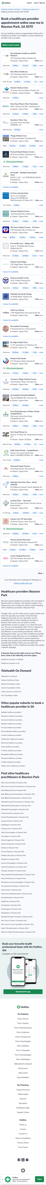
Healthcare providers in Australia (10, 9)
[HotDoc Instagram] (27, 1159)
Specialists (23, 1103)
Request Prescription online (10, 684)
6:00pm (35, 426)
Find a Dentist (23, 1023)
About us (23, 1125)
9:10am (25, 166)
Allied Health (23, 1094)
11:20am (15, 114)
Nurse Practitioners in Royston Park (13, 878)
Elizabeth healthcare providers (11, 724)
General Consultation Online (11, 688)
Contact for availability (10, 187)
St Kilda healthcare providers (11, 762)
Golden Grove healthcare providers (13, 766)
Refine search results (11, 45)
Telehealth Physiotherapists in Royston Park (16, 806)
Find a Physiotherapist (23, 1028)
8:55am (25, 288)
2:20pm (32, 550)
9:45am (35, 373)
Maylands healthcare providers (11, 758)
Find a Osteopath (23, 1050)
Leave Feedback (23, 1077)
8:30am (35, 65)
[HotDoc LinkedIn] (23, 1159)
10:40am (25, 405)
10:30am (17, 130)
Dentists (23, 1099)
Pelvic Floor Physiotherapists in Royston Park (16, 894)
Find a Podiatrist (23, 1032)
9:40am (35, 221)
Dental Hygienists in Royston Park (12, 840)
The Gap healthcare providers (11, 727)
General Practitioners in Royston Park (14, 867)
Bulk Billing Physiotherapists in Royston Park (16, 798)
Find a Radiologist (23, 1059)
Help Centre (23, 1073)
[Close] (2, 1179)
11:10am (27, 444)
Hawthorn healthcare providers (12, 716)
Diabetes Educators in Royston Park (13, 855)
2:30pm (25, 114)
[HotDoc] (6, 3)
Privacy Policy (23, 1143)
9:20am (15, 405)
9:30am (25, 221)
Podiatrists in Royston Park (10, 901)
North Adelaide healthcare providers (13, 731)
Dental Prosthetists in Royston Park (13, 844)
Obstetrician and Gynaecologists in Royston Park (17, 882)
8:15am (25, 65)
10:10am (15, 389)
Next (40, 573)
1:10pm (35, 352)
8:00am (15, 65)
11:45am (27, 82)
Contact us (23, 1134)
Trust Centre (23, 1147)
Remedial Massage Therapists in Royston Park (16, 917)
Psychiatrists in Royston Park (11, 905)
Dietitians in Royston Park (10, 859)
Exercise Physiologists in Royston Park (14, 863)
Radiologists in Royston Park (11, 913)
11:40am (22, 550)
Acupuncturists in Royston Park (12, 821)
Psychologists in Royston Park (11, 909)
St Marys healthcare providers (11, 750)
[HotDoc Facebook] (19, 1159)
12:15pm (35, 256)
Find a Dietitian (23, 1046)
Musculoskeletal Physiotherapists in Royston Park (18, 874)
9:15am (15, 373)
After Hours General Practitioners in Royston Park (18, 786)
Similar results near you (23, 583)
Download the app (23, 992)
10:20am (15, 352)
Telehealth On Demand (9, 676)
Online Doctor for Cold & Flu (11, 692)
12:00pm (25, 256)
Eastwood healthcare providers (11, 720)
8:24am (32, 237)
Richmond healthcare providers (12, 743)
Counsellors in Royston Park (10, 836)
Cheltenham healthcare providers (12, 739)
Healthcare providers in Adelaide (12, 659)
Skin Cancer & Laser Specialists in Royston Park (17, 924)
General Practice (23, 1090)
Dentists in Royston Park (9, 848)
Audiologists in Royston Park (11, 825)
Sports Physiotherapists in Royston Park (14, 928)
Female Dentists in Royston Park (12, 813)
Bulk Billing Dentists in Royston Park (13, 790)
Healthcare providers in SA (30, 9)
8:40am (15, 221)
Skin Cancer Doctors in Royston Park (14, 920)
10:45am (12, 146)
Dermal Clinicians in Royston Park (12, 851)
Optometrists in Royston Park (11, 890)
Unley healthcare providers (10, 747)
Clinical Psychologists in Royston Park (14, 832)
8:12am (22, 237)
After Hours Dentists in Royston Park (14, 783)
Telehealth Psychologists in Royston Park (15, 809)
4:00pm (35, 114)
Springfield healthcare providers (12, 754)
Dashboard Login (23, 1108)
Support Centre (23, 1112)
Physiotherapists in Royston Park (12, 897)
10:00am (26, 513)
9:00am (15, 166)
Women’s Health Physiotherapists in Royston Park (18, 932)
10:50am (17, 444)
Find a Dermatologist (23, 1055)
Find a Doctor (23, 1019)
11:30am (17, 82)
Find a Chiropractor (23, 1037)
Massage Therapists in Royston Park (13, 871)
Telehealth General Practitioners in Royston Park (17, 802)
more (40, 65)
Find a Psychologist (23, 1041)
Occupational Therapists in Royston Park (15, 886)
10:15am (36, 513)
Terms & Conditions (23, 1138)
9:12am (35, 166)
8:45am (15, 288)
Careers (23, 1129)
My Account (23, 1068)
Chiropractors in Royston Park (11, 829)
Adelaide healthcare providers (11, 712)
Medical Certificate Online (10, 680)
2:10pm (15, 98)
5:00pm (25, 426)
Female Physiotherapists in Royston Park (15, 817)
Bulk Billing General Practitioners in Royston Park (18, 794)
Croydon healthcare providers (11, 735)
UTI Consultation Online (9, 695)
